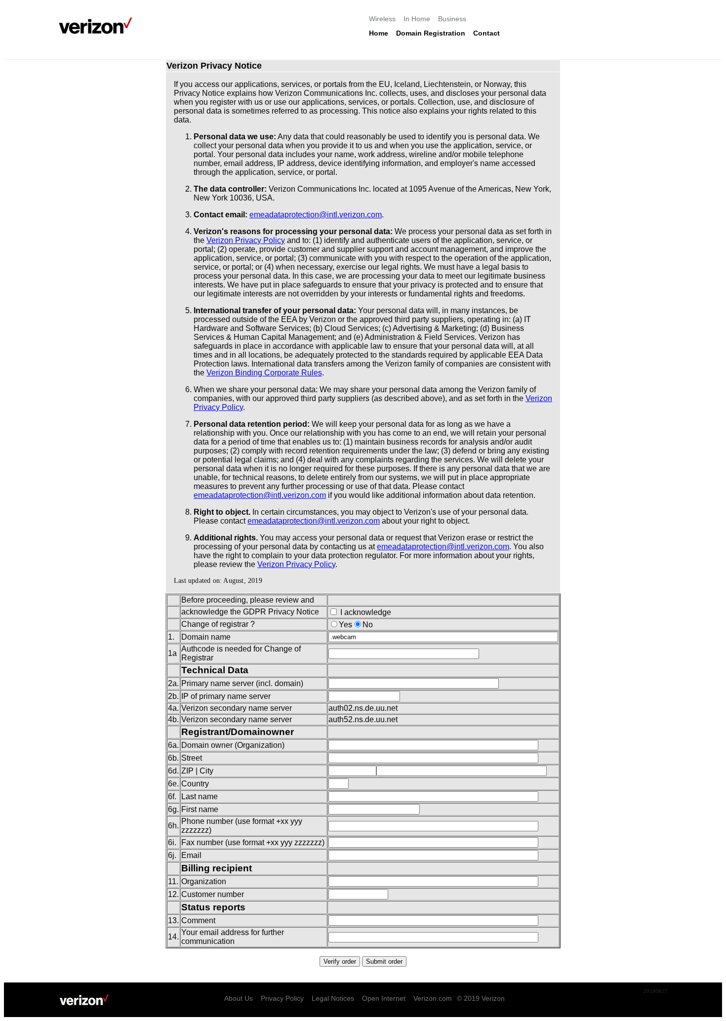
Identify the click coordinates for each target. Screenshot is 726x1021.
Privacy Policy (282, 998)
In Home (416, 19)
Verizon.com (432, 998)
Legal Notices (333, 998)
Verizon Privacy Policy (245, 240)
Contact (486, 33)
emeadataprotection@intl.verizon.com (315, 214)
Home (378, 33)
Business (452, 19)
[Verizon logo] (98, 25)
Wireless (382, 19)
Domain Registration (430, 33)
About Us (238, 998)
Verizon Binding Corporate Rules (264, 372)
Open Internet (383, 998)
